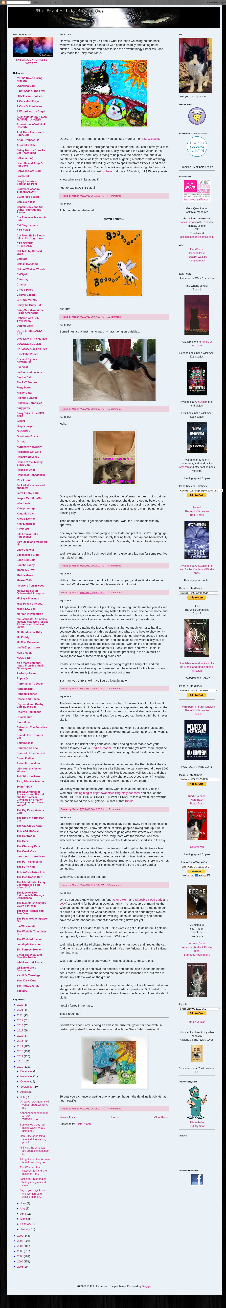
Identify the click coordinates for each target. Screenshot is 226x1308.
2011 (20, 1061)
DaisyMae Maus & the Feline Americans (30, 311)
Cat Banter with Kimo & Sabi (31, 219)
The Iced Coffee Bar (29, 877)
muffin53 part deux (28, 647)
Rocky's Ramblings (29, 712)
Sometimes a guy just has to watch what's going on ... (32, 1127)
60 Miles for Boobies (29, 96)
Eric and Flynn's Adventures (27, 360)
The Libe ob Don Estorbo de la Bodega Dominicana (30, 895)
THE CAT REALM (28, 830)
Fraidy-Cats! (24, 392)
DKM (63, 903)
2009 (20, 1235)
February (26, 1224)
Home (114, 1117)
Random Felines (27, 693)
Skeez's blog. (151, 138)
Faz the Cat (24, 377)
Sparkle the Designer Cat (30, 736)
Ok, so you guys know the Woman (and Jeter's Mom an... (32, 1193)
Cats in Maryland (27, 264)
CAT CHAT (23, 230)
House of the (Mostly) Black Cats (30, 463)
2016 (20, 1035)
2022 (20, 1004)
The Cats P (23, 841)
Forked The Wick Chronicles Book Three (197, 511)
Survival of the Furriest (31, 753)
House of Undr (26, 469)
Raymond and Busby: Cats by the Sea (30, 705)
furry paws (23, 408)
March (24, 1218)
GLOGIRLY (23, 431)
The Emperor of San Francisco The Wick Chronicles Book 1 (197, 710)
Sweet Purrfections (29, 763)
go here (107, 171)
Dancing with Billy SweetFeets (28, 319)
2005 (20, 1256)
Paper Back (197, 803)
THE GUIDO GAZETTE (31, 872)
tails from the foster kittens (29, 770)
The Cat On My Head (29, 825)
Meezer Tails (24, 580)
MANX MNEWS (26, 570)
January (25, 1229)
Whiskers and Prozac (30, 962)
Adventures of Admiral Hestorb (31, 125)
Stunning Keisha (27, 748)
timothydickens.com (29, 944)
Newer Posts (67, 1117)
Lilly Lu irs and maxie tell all (32, 543)
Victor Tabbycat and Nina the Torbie (29, 956)
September (27, 1086)
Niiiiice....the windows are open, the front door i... (34, 1150)
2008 (20, 1240)
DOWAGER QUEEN (29, 343)
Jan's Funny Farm (28, 493)
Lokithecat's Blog (28, 554)
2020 (20, 1015)
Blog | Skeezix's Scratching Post (27, 182)
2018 (20, 1025)
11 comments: (115, 316)
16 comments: (115, 409)
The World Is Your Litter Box (31, 933)
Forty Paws (24, 387)
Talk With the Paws (28, 776)
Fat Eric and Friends (29, 372)
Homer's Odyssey (28, 457)
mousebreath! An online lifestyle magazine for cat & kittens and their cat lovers (32, 623)
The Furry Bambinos (30, 861)
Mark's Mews (25, 575)
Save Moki (23, 722)
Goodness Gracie (28, 436)
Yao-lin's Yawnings (28, 975)
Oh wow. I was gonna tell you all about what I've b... (34, 1104)
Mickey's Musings (28, 598)
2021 (20, 1009)
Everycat (22, 367)
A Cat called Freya (28, 101)
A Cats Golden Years (30, 106)
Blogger (146, 1286)
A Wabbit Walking (197, 256)
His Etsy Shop (197, 1126)
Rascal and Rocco (28, 699)
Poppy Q (22, 678)
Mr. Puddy (23, 637)
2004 (20, 1261)
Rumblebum (24, 717)
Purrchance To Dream (30, 683)
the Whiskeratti (26, 926)
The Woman (197, 249)
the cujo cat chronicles (31, 856)
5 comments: (114, 195)
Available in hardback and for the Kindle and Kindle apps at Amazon (197, 667)
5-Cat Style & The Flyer (31, 91)
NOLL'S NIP (24, 657)
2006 (20, 1251)
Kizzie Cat (23, 529)
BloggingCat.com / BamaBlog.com (28, 190)
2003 (20, 1266)
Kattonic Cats (25, 513)
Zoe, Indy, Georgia (28, 985)
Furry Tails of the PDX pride (30, 414)
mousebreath (188, 222)
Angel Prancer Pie (28, 140)
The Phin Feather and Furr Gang (30, 912)
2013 (20, 1051)
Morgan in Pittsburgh (30, 614)
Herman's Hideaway (29, 446)
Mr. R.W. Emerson (28, 642)
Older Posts (161, 1117)
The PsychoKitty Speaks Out (32, 920)
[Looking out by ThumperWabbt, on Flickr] (114, 400)
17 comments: (115, 688)
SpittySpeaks (25, 743)
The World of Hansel (29, 939)
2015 (20, 1040)
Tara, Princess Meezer (30, 781)
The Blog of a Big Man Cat (30, 819)
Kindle (129, 801)
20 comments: (115, 592)
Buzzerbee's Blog (28, 196)
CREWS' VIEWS (27, 300)
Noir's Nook (24, 652)
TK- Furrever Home (29, 949)
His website (197, 1122)
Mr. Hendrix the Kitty (29, 632)
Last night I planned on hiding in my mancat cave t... (33, 1182)
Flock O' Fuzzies (27, 382)
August (24, 1091)
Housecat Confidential (31, 475)
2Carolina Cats (26, 85)
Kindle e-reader (101, 748)
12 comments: (115, 885)
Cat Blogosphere (27, 225)
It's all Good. (24, 480)
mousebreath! (197, 260)
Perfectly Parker (27, 673)
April (23, 1213)
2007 (20, 1246)
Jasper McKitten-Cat (29, 498)
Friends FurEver (27, 397)
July (23, 1097)
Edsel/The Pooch (27, 354)
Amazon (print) (196, 943)
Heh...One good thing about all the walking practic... (33, 1139)
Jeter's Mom (120, 899)
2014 (20, 1046)
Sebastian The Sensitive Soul (32, 728)
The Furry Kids (26, 866)
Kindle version (196, 1022)
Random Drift (25, 688)
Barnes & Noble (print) (197, 954)
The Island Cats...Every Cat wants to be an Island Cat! (31, 885)
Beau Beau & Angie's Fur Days (30, 164)
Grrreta (21, 441)
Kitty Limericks (26, 523)
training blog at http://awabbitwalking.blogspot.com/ (106, 793)
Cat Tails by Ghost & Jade (29, 252)
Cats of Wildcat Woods (31, 269)
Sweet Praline (25, 758)
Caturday (22, 279)
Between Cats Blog (29, 171)
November (26, 1076)
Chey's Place (25, 289)
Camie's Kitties (26, 202)
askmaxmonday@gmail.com (197, 236)
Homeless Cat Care (29, 451)
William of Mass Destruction (26, 969)
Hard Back (197, 799)
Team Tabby (24, 786)
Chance (21, 284)
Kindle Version (196, 796)
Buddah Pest (196, 253)
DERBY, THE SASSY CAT (30, 332)
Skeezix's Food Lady (148, 899)
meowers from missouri (31, 585)
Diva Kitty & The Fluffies (32, 338)
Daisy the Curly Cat (29, 305)
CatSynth (22, 274)
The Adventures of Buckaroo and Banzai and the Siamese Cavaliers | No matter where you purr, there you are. (30, 798)
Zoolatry (22, 990)
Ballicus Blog (25, 158)
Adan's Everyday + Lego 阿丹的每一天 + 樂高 (32, 118)
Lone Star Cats (26, 560)
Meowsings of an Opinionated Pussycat (31, 592)
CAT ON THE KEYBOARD (25, 244)
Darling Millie (25, 325)
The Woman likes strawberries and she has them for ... (33, 1170)
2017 (20, 1030)
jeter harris (23, 503)
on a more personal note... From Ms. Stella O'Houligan (30, 666)
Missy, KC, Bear (26, 608)
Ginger (21, 421)
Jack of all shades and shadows (31, 486)
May (23, 1208)
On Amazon (197, 847)
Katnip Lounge (26, 508)
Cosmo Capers (26, 294)
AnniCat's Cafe (26, 145)
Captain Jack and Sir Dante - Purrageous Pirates (30, 210)
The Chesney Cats (28, 846)
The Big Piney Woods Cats (30, 811)
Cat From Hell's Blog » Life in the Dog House (31, 237)
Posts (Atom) (83, 1124)
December (26, 1071)
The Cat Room (26, 836)
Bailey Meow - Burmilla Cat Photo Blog (31, 151)
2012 (20, 1056)
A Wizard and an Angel (31, 111)
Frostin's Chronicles (29, 403)
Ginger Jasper (25, 426)
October (25, 1081)
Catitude (22, 258)
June (23, 1203)
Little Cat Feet (25, 549)
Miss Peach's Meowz (30, 603)
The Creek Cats (26, 851)
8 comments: (114, 565)
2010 (20, 1066)
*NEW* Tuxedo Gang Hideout (30, 79)
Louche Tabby (26, 565)
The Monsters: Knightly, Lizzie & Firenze (31, 904)
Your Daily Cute (26, 980)
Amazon (200, 401)
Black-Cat (23, 176)
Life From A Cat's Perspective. (27, 535)
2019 (20, 1020)
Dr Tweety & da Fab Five (32, 349)
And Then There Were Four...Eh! (30, 133)
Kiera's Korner (26, 518)
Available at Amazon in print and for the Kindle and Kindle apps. (197, 569)
